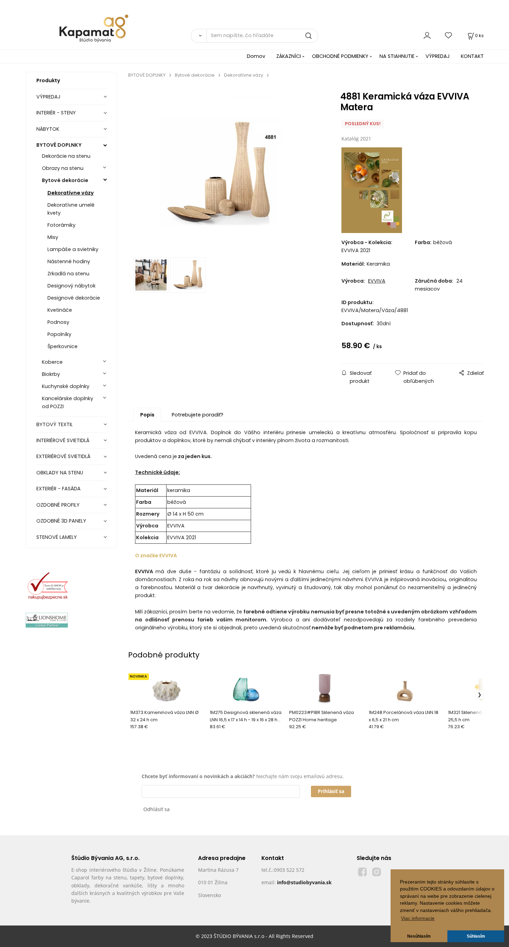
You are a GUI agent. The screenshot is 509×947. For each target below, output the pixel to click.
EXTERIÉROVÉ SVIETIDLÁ (63, 456)
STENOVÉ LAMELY (56, 537)
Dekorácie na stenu (66, 156)
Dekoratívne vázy (70, 192)
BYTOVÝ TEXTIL (54, 424)
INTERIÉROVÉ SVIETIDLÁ (62, 440)
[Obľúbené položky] (449, 35)
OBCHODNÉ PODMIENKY (340, 56)
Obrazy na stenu (62, 168)
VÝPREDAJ (438, 56)
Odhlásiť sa (156, 809)
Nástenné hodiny (68, 261)
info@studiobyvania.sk (304, 882)
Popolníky (59, 334)
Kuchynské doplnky (65, 386)
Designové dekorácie (73, 297)
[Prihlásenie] (427, 35)
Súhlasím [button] (476, 936)
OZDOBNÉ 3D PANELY (61, 520)
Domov (256, 56)
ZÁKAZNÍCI (288, 56)
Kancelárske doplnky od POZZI (67, 402)
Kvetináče (59, 310)
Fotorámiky (61, 225)
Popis (147, 414)
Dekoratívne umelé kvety (71, 208)
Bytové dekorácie (65, 180)
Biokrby (51, 374)
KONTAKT (472, 56)
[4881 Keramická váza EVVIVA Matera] (226, 169)
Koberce (52, 362)
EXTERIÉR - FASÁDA (58, 488)
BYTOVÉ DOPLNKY (59, 144)
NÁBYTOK (47, 129)
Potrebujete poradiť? (197, 414)
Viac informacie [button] (418, 918)
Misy (52, 237)
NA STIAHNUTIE (396, 56)
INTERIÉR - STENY (56, 112)
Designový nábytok (71, 285)
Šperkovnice (62, 346)
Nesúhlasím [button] (419, 936)
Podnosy (58, 322)
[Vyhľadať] (198, 36)
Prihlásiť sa (331, 791)
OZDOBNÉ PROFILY (58, 504)
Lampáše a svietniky (72, 249)
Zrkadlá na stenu (68, 273)
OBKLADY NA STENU (59, 472)
